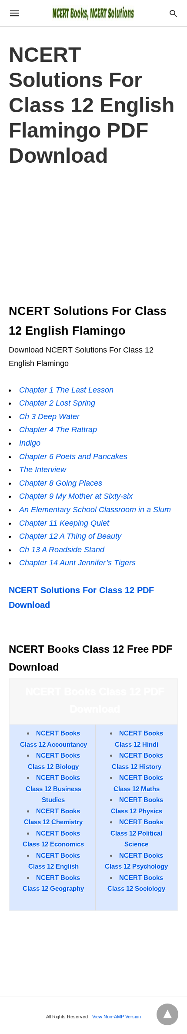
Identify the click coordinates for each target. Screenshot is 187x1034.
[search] (173, 13)
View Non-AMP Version (116, 1016)
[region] (93, 233)
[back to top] (167, 1014)
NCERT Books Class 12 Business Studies (53, 788)
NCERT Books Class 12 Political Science (136, 833)
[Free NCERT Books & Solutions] (93, 13)
